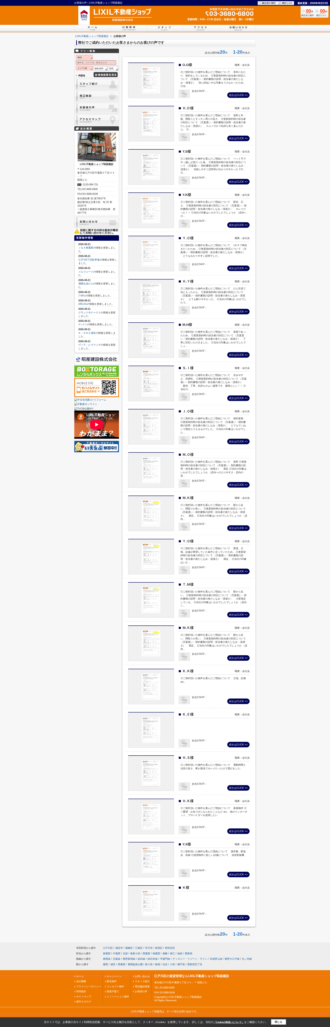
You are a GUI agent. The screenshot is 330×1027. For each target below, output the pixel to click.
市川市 (149, 948)
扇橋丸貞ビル (85, 283)
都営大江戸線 (232, 958)
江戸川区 (108, 948)
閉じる (278, 1022)
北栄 (125, 953)
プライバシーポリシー (88, 986)
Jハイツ (82, 324)
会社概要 (81, 981)
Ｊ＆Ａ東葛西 (85, 247)
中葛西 (116, 953)
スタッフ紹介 (142, 981)
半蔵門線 (165, 958)
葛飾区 (129, 948)
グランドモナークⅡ (89, 312)
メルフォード (85, 271)
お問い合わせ (142, 976)
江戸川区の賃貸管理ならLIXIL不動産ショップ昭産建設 (191, 976)
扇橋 (165, 953)
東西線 (106, 958)
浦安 (112, 964)
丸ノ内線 (247, 958)
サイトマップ (83, 996)
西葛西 (146, 953)
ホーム (80, 976)
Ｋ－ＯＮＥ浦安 (87, 333)
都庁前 (181, 964)
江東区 (139, 948)
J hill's (81, 295)
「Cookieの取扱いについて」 (229, 1022)
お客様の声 (141, 991)
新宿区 (159, 948)
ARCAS (82, 304)
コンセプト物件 (115, 986)
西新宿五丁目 (194, 964)
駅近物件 (112, 981)
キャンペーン (114, 976)
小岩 (172, 964)
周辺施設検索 (142, 986)
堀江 (172, 953)
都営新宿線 (129, 958)
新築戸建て (113, 991)
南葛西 (156, 953)
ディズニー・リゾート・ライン (189, 958)
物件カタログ (83, 1001)
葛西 (105, 964)
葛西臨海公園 (135, 964)
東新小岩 (135, 953)
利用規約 (81, 991)
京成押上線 (216, 958)
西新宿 (188, 953)
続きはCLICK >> (238, 95)
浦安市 (119, 948)
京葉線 (116, 958)
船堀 (157, 964)
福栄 (179, 953)
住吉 (165, 964)
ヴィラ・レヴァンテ (89, 344)
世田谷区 (170, 948)
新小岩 (149, 964)
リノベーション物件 (118, 996)
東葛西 (106, 953)
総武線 (141, 958)
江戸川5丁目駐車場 (88, 259)
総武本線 (153, 958)
